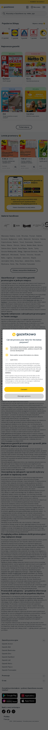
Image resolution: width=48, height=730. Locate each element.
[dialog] (24, 365)
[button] (24, 359)
